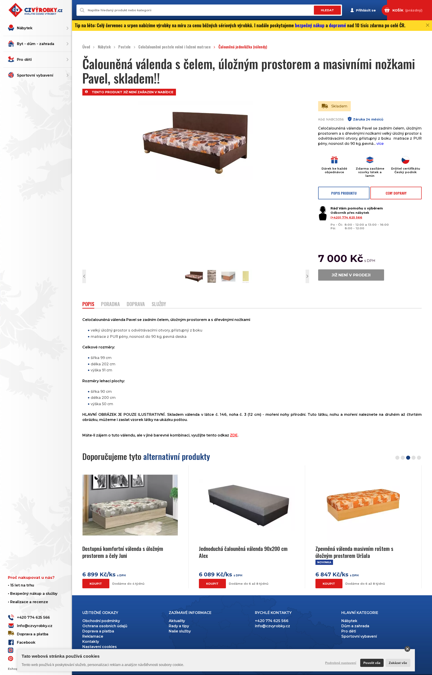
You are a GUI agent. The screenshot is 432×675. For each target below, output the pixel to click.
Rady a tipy (179, 626)
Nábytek (24, 28)
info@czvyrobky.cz (34, 626)
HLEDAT (327, 10)
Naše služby (180, 631)
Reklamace (92, 636)
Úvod (86, 47)
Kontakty (90, 641)
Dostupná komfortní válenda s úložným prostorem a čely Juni (122, 552)
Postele (124, 47)
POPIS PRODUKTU (344, 193)
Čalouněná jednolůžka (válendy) (242, 47)
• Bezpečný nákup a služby (33, 593)
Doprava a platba (32, 634)
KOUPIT (96, 583)
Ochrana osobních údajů (104, 626)
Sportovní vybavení (35, 75)
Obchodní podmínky (101, 621)
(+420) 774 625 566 (346, 217)
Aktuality (177, 621)
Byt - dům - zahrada (35, 44)
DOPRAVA (136, 304)
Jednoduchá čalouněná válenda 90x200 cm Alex (243, 552)
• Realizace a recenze (28, 602)
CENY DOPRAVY (396, 193)
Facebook (26, 642)
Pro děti (24, 59)
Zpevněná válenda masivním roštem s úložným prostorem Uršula (354, 552)
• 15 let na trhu (21, 585)
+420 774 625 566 (33, 617)
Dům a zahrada (355, 626)
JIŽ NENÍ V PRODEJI (351, 275)
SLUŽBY (159, 304)
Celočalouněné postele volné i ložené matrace (174, 47)
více (380, 143)
